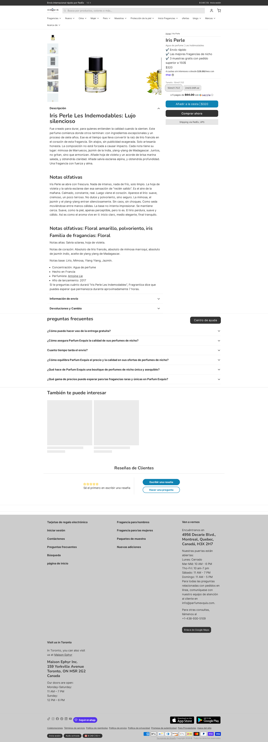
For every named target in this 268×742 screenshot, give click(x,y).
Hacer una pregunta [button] (161, 489)
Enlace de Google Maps (196, 629)
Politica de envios (118, 728)
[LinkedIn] (66, 720)
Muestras (119, 18)
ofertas (185, 18)
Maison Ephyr (63, 654)
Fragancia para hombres (133, 522)
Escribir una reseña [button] (161, 482)
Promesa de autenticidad (164, 728)
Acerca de (52, 25)
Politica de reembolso (97, 728)
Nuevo (68, 18)
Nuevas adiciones (129, 547)
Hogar (168, 33)
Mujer (93, 18)
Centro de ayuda (205, 320)
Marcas (209, 18)
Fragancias (52, 18)
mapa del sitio (204, 728)
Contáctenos (56, 538)
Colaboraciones (55, 728)
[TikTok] (48, 720)
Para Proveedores (187, 728)
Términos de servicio (74, 728)
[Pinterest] (61, 720)
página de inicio (57, 563)
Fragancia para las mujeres (135, 530)
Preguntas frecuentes (62, 547)
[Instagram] (53, 720)
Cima (81, 18)
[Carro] (218, 10)
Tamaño (175, 82)
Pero (105, 18)
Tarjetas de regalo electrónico (67, 522)
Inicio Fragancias (166, 18)
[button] (192, 94)
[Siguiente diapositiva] (156, 65)
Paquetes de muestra (131, 538)
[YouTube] (70, 720)
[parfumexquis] (53, 10)
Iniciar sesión (56, 530)
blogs (195, 18)
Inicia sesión (215, 3)
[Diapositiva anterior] (65, 65)
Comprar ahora (191, 113)
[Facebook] (57, 720)
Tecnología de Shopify (166, 738)
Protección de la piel (141, 18)
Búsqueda (54, 555)
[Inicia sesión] (210, 10)
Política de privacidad (139, 728)
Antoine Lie (75, 276)
